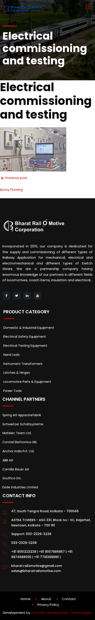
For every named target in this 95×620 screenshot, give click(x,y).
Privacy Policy (48, 604)
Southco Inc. (12, 478)
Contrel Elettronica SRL (19, 442)
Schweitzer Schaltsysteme (22, 424)
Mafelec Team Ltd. (16, 433)
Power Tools (12, 391)
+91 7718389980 (46, 557)
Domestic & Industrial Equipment (28, 327)
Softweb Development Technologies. (61, 612)
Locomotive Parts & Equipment (27, 381)
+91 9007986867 (52, 551)
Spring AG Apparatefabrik (21, 415)
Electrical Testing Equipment (25, 345)
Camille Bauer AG (15, 469)
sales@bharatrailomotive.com (36, 571)
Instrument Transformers (22, 364)
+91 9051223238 (23, 551)
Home (25, 599)
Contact (69, 599)
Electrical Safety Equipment (24, 336)
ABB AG (7, 460)
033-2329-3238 (38, 534)
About (46, 599)
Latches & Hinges (16, 372)
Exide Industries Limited (20, 487)
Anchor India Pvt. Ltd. (18, 451)
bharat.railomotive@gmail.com (36, 566)
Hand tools (11, 354)
